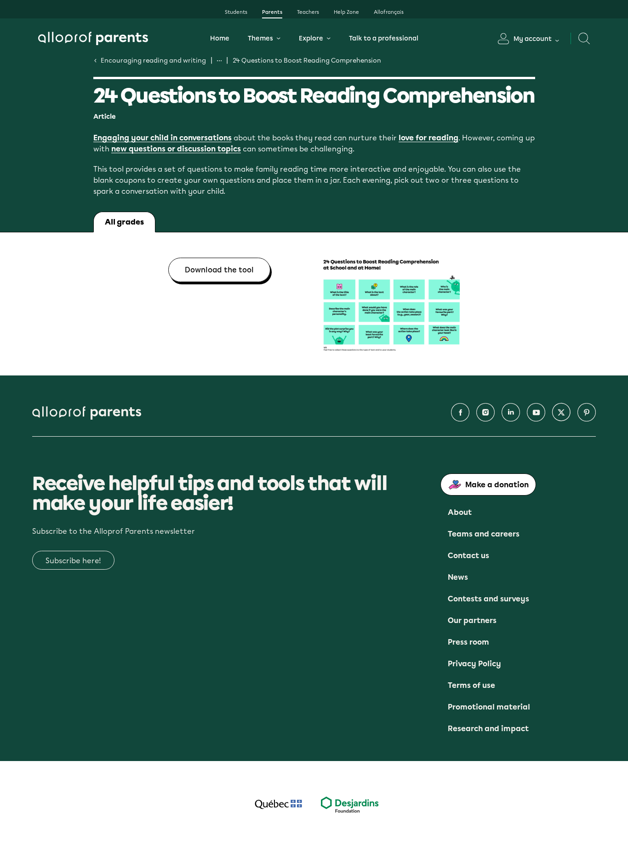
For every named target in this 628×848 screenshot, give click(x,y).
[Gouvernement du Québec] (278, 804)
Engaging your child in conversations (162, 138)
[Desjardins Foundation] (349, 804)
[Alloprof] (93, 38)
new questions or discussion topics (176, 149)
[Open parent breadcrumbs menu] (219, 60)
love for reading (428, 138)
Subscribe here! (73, 560)
